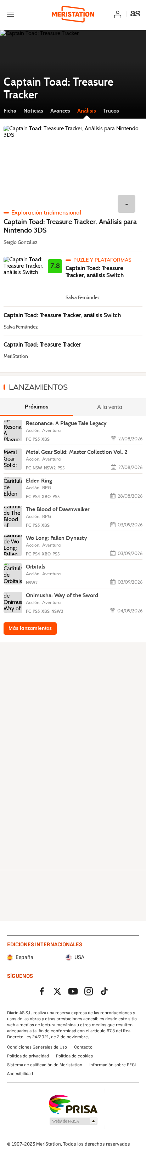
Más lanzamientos (30, 628)
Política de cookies (74, 1056)
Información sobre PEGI (112, 1065)
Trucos (111, 110)
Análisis (86, 110)
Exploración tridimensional (46, 212)
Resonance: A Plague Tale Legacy (66, 423)
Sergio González (21, 242)
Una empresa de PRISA (73, 1104)
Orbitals (35, 566)
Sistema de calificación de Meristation (44, 1065)
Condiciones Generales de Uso (37, 1047)
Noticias (33, 110)
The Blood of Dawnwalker (57, 509)
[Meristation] (73, 14)
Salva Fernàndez (83, 297)
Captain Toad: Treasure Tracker (42, 344)
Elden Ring (39, 480)
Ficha (10, 110)
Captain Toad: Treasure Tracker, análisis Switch (95, 271)
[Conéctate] (117, 14)
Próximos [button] (37, 407)
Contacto (83, 1047)
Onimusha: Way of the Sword (62, 595)
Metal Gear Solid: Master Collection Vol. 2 (76, 452)
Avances (60, 110)
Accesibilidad (20, 1074)
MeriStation (16, 356)
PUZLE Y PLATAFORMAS (102, 260)
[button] (73, 1121)
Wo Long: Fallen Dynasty (56, 538)
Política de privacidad (28, 1056)
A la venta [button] (109, 407)
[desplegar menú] (11, 14)
